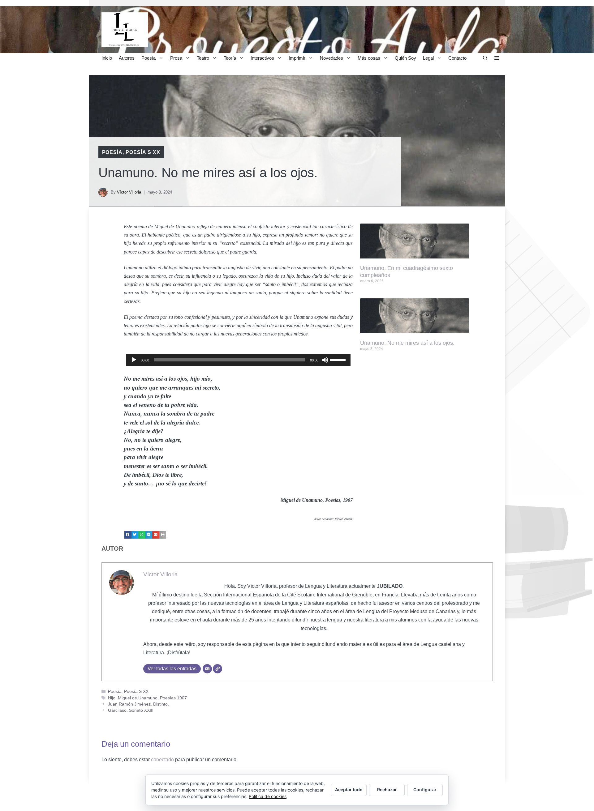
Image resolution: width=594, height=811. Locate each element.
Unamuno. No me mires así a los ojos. (407, 343)
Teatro (203, 58)
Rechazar (387, 789)
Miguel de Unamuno (137, 698)
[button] (485, 58)
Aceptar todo (349, 789)
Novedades (331, 58)
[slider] (338, 359)
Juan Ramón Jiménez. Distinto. (138, 704)
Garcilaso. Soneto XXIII (130, 710)
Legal (428, 58)
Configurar (425, 789)
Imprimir (297, 58)
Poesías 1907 (173, 698)
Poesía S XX (143, 152)
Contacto (457, 58)
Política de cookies (267, 796)
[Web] (217, 668)
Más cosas (369, 58)
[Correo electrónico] (207, 668)
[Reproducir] (134, 360)
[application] (238, 360)
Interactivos (262, 58)
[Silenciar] (325, 360)
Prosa (176, 58)
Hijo (111, 698)
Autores (127, 58)
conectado (162, 759)
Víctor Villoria (129, 192)
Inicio (106, 58)
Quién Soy (405, 58)
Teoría (230, 58)
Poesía (148, 58)
